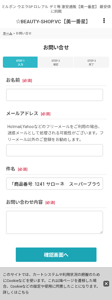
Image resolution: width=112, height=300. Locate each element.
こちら (23, 292)
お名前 (13, 80)
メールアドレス (22, 113)
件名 (10, 169)
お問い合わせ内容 (24, 202)
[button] (104, 21)
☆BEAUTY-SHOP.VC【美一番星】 (53, 21)
